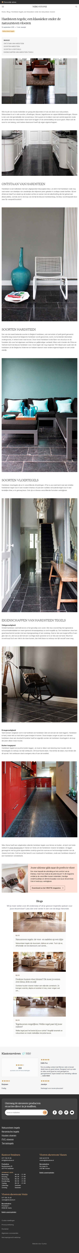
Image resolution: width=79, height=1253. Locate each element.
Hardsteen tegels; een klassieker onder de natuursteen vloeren (33, 12)
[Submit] (45, 1112)
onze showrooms (16, 848)
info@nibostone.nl (8, 1160)
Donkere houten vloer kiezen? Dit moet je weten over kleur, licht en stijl (38, 980)
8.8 (20, 1068)
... (45, 1076)
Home (4, 12)
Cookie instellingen (8, 1220)
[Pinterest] (66, 1112)
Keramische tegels (10, 1131)
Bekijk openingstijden (47, 1172)
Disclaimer (5, 1229)
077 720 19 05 (6, 1158)
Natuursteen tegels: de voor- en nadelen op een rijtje (39, 939)
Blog (8, 12)
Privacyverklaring (8, 1225)
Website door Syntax (39, 1244)
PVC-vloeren (8, 1139)
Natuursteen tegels (8, 31)
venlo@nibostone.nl (8, 1200)
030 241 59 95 (44, 1158)
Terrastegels (8, 1143)
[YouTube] (72, 1112)
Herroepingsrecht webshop (11, 1237)
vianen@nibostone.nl (47, 1160)
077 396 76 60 (7, 1198)
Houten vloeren (9, 1135)
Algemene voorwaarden (10, 1233)
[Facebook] (55, 1112)
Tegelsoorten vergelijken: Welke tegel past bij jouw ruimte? (39, 1025)
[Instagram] (60, 1112)
